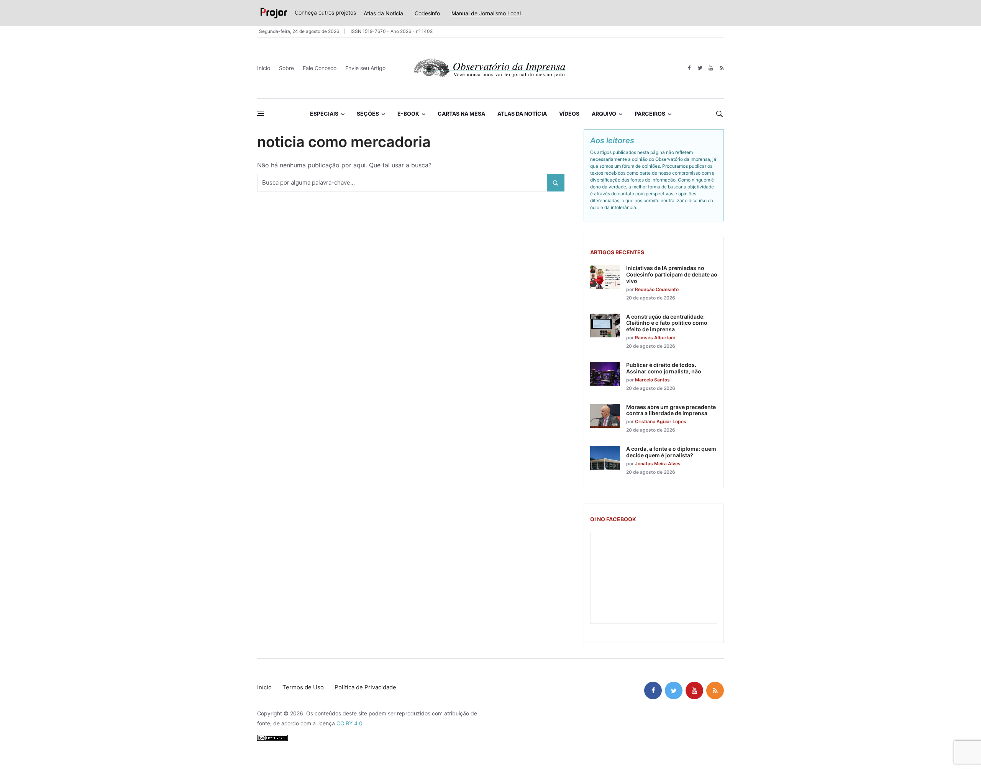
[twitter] (699, 68)
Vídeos (569, 113)
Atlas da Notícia (383, 13)
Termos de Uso (303, 687)
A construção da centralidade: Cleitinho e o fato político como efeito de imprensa (666, 323)
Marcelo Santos (652, 380)
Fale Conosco (319, 68)
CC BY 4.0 (349, 723)
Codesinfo (427, 13)
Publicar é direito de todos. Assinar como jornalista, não (663, 368)
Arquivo (604, 113)
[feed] (721, 68)
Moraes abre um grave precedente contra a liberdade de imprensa (671, 410)
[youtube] (710, 68)
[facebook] (689, 68)
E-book (408, 113)
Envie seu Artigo (365, 68)
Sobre (286, 68)
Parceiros (650, 113)
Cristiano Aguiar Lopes (660, 421)
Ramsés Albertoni (655, 337)
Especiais (324, 113)
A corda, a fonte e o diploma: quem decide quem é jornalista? (671, 451)
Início (263, 68)
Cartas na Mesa (461, 113)
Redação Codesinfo (657, 289)
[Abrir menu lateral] (260, 113)
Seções (368, 113)
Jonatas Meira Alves (658, 463)
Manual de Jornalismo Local (486, 13)
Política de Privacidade (365, 687)
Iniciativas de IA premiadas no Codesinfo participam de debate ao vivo (671, 274)
